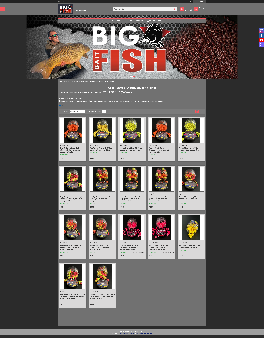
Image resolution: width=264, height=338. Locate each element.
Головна (104, 21)
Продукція (115, 21)
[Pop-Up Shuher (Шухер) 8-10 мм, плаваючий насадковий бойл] (132, 130)
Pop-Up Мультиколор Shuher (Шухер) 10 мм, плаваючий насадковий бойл (70, 247)
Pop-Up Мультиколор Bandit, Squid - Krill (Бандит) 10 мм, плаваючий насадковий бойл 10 (72, 296)
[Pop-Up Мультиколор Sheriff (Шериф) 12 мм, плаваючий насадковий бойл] (161, 179)
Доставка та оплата (155, 21)
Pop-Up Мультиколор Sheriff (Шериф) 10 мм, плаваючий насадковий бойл (130, 199)
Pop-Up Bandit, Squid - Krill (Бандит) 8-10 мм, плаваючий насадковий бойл (70, 150)
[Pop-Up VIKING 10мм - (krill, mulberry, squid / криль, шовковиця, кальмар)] (161, 227)
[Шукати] (174, 9)
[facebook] (60, 106)
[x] (62, 106)
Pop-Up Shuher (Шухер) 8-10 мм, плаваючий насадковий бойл (131, 149)
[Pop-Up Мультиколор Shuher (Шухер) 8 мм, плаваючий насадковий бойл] (191, 179)
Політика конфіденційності (144, 333)
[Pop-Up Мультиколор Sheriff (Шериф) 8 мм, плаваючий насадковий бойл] (102, 179)
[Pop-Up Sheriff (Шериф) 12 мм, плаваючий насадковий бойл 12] (191, 227)
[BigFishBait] (65, 9)
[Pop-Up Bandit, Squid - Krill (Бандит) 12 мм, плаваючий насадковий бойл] (161, 130)
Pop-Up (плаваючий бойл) (79, 81)
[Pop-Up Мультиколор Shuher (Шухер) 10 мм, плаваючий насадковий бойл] (72, 227)
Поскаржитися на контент (127, 333)
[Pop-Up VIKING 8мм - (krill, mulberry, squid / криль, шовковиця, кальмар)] (132, 227)
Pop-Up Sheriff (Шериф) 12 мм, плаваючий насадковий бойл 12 (190, 246)
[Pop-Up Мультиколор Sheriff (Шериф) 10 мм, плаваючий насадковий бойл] (132, 179)
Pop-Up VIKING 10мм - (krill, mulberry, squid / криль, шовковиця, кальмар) (159, 247)
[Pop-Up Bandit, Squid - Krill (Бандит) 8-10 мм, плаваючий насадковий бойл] (72, 130)
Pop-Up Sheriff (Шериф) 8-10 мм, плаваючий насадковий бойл (101, 149)
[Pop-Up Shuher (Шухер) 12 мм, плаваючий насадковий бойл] (191, 130)
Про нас (128, 21)
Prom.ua (142, 331)
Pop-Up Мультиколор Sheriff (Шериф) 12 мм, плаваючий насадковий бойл (159, 199)
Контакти (139, 21)
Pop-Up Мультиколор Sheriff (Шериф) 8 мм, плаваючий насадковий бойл (100, 199)
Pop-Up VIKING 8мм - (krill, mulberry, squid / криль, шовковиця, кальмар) (129, 247)
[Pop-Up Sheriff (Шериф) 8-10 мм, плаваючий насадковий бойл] (102, 130)
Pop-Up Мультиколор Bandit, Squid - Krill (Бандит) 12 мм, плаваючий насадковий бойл (102, 296)
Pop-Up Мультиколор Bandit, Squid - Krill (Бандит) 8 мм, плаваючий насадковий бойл (72, 199)
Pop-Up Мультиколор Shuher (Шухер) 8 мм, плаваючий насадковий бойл (189, 199)
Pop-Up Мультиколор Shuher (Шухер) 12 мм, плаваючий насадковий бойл (100, 247)
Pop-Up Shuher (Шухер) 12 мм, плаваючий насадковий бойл (189, 149)
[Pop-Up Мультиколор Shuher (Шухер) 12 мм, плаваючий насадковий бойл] (102, 227)
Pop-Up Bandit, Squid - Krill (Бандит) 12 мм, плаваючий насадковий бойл (159, 150)
